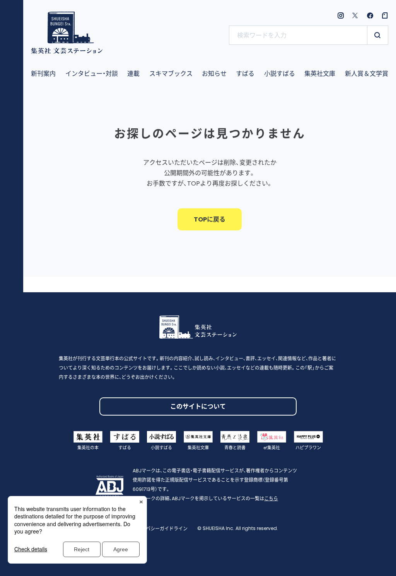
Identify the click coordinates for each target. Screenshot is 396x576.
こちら (271, 498)
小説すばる (279, 73)
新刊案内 (43, 73)
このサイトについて (198, 406)
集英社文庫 (319, 73)
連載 (133, 73)
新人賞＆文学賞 (366, 73)
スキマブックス (171, 73)
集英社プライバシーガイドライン (153, 528)
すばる (245, 73)
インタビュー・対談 (91, 73)
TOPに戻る (209, 219)
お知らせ (214, 73)
